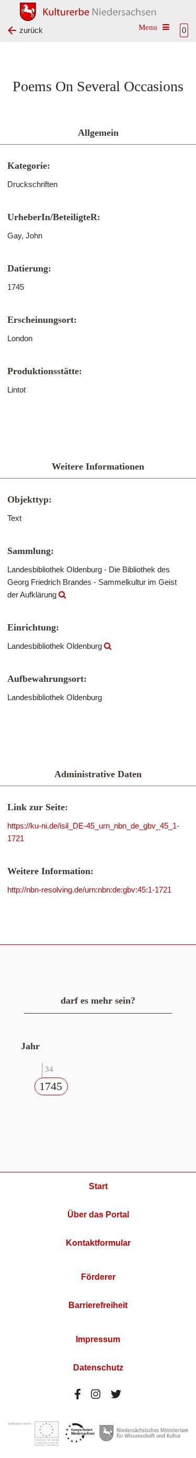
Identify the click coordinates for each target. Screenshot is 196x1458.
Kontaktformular (98, 1242)
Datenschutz (98, 1367)
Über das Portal (98, 1214)
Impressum (98, 1339)
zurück (31, 30)
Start (98, 1186)
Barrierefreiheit (98, 1305)
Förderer (98, 1276)
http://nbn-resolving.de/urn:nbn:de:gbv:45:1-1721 (89, 889)
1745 (50, 1086)
